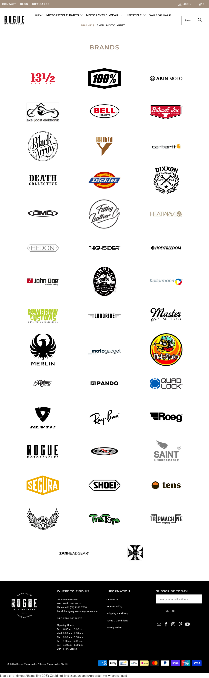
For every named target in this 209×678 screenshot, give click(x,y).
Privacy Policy (114, 627)
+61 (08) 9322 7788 (76, 607)
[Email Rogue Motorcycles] (159, 624)
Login (187, 4)
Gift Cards (41, 4)
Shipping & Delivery (117, 613)
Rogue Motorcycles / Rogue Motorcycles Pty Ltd (42, 664)
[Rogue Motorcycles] (14, 20)
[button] (64, 15)
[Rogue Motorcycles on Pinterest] (180, 624)
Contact (9, 4)
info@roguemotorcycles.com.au (81, 611)
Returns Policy (114, 606)
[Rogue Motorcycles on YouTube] (188, 624)
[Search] (200, 20)
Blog (24, 4)
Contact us (112, 599)
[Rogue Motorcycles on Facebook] (166, 624)
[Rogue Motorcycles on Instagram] (173, 624)
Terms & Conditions (117, 620)
